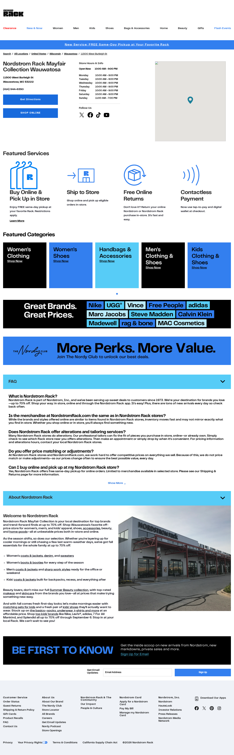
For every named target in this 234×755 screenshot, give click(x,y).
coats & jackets (32, 555)
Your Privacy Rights (30, 742)
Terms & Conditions (65, 742)
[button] (190, 100)
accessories (91, 528)
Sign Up (203, 672)
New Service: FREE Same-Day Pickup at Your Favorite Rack (117, 44)
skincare (28, 593)
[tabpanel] (24, 265)
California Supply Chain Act (100, 742)
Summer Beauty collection (69, 590)
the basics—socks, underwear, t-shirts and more (64, 610)
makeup (9, 593)
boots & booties (32, 562)
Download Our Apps (213, 698)
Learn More (17, 221)
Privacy (8, 742)
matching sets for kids (19, 607)
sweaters (67, 555)
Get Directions (39, 100)
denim (48, 555)
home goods (18, 531)
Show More (115, 483)
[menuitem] (9, 28)
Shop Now (14, 261)
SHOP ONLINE (31, 113)
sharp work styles (57, 569)
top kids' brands (46, 614)
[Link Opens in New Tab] (117, 351)
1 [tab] (117, 294)
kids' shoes (70, 607)
